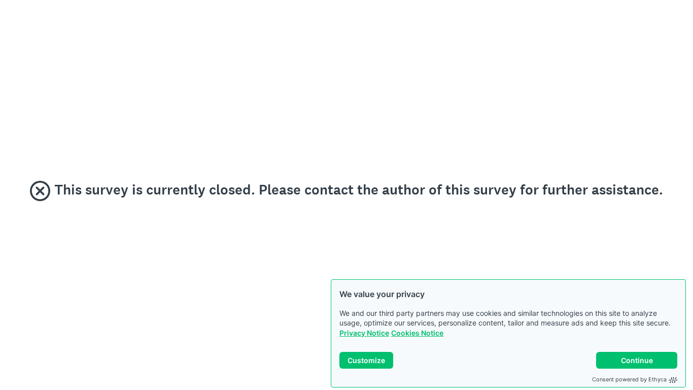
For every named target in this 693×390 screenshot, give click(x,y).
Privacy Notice (364, 333)
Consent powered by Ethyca (629, 379)
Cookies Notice (417, 333)
